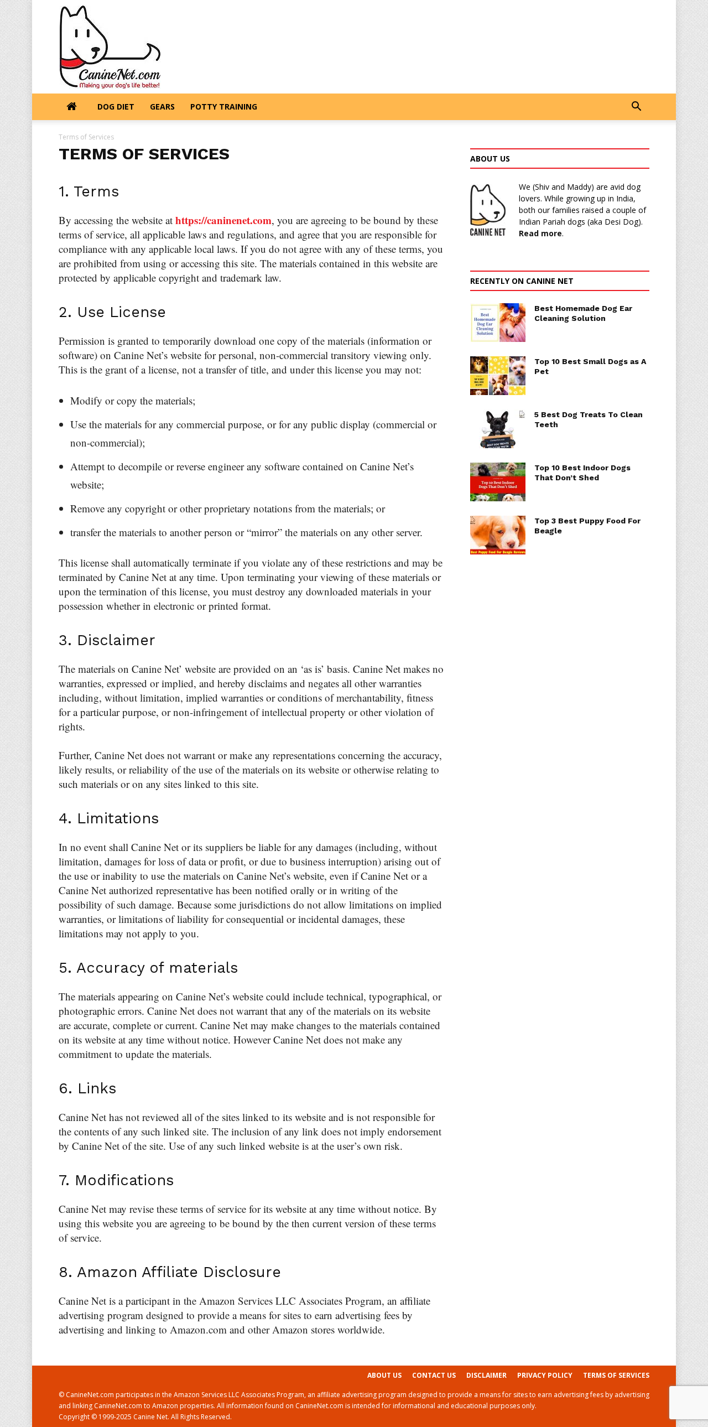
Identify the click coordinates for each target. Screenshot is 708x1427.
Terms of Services (616, 1375)
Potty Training (223, 106)
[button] (636, 107)
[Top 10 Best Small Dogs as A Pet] (497, 375)
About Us (384, 1375)
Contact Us (434, 1375)
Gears (162, 106)
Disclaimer (486, 1375)
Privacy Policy (544, 1375)
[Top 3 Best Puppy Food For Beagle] (497, 535)
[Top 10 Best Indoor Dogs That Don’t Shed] (497, 482)
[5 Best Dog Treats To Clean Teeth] (497, 428)
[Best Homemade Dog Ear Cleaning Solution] (497, 322)
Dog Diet (115, 106)
